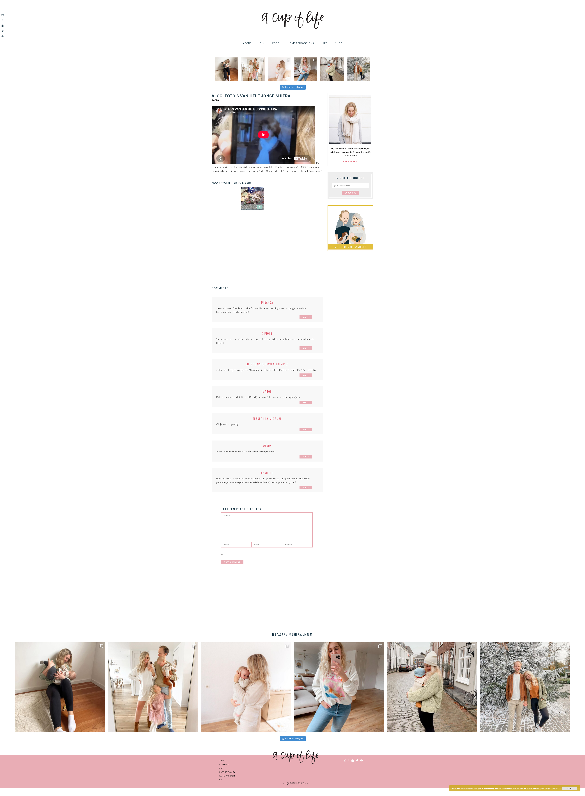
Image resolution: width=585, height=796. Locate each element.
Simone (267, 333)
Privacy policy (227, 772)
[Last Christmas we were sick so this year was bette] (279, 69)
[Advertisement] (267, 250)
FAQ (221, 768)
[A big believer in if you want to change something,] (252, 69)
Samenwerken (227, 776)
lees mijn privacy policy (549, 788)
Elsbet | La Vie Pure (267, 419)
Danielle (267, 473)
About (223, 760)
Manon (267, 391)
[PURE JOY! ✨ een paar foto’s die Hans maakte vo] (226, 69)
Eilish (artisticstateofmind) (267, 364)
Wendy (267, 446)
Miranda (267, 302)
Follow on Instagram (294, 87)
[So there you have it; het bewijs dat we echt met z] (358, 69)
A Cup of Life (292, 20)
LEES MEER (350, 161)
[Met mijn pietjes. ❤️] (332, 69)
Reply (306, 317)
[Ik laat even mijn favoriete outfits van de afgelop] (305, 69)
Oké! (569, 788)
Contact (224, 764)
